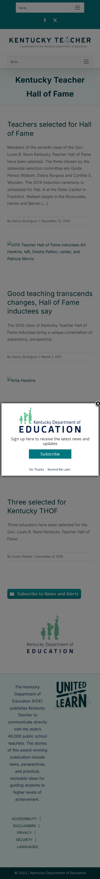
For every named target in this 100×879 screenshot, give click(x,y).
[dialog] (50, 439)
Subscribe (50, 454)
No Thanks (36, 469)
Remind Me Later (59, 469)
